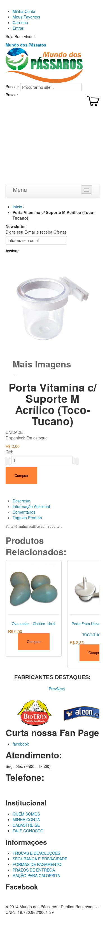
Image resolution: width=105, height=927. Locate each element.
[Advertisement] (52, 146)
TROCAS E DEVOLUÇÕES (36, 853)
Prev (53, 688)
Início (17, 206)
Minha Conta (24, 11)
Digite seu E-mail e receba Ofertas (36, 232)
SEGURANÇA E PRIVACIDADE (40, 858)
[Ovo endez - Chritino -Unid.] (33, 588)
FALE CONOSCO (28, 830)
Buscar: (12, 86)
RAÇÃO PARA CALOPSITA (36, 875)
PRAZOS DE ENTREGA (34, 870)
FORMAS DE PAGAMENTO (37, 864)
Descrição (21, 501)
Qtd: (9, 452)
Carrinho (20, 22)
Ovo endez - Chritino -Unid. (34, 623)
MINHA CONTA (26, 819)
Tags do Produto (27, 517)
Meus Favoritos (26, 17)
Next (61, 688)
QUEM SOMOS (26, 814)
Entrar (18, 28)
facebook (21, 744)
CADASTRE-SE (26, 825)
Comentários (24, 512)
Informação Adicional (31, 506)
